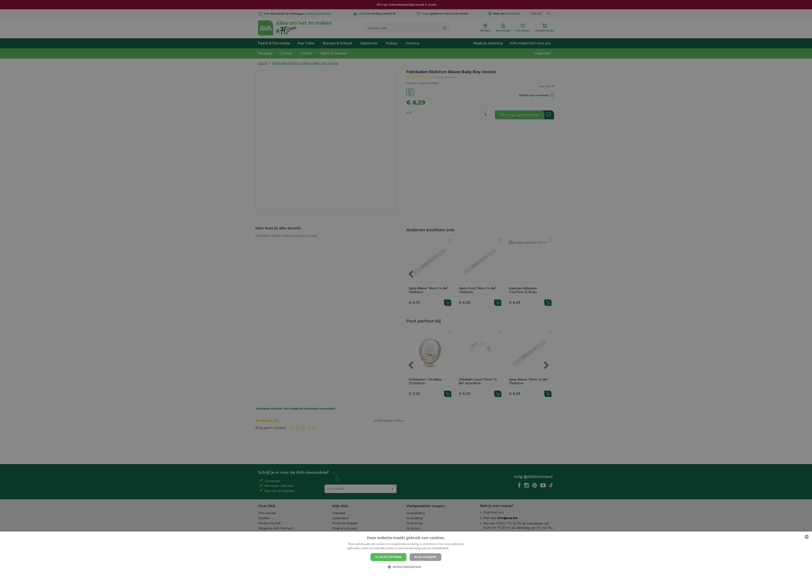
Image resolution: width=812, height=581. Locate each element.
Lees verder (457, 548)
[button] (406, 566)
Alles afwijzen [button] (425, 557)
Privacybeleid (403, 574)
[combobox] (807, 537)
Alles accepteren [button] (388, 557)
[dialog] (406, 556)
